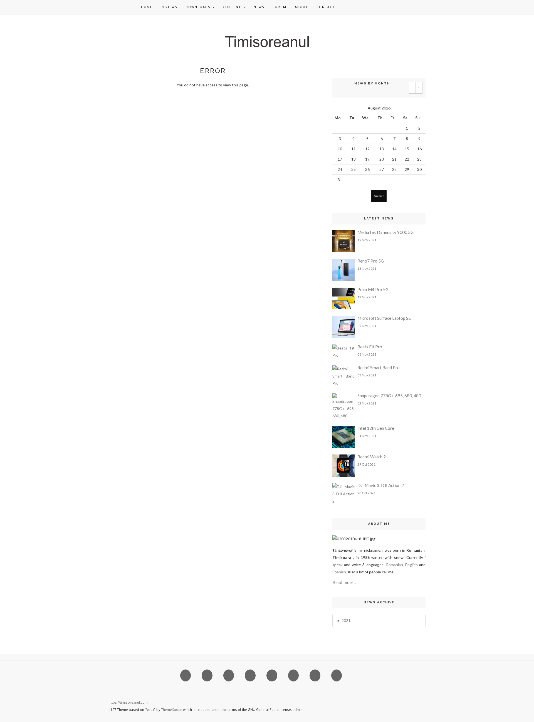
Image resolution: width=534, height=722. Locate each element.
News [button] (259, 7)
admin (298, 709)
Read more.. (344, 582)
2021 (346, 620)
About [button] (301, 7)
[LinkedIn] (363, 7)
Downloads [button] (199, 7)
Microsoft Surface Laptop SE (384, 318)
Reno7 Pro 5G (370, 260)
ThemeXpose (171, 709)
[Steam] (409, 7)
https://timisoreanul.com (128, 702)
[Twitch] (420, 7)
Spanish (339, 571)
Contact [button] (326, 7)
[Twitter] (351, 7)
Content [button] (233, 7)
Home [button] (146, 7)
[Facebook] (340, 7)
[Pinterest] (374, 7)
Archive (379, 196)
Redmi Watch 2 (371, 456)
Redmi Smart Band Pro (378, 367)
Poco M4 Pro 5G (373, 289)
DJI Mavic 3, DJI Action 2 (380, 485)
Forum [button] (279, 7)
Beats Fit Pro (369, 346)
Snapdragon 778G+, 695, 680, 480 (389, 395)
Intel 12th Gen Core (375, 428)
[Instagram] (386, 7)
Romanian (394, 564)
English (412, 564)
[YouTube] (397, 7)
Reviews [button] (169, 7)
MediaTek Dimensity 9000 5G (385, 232)
